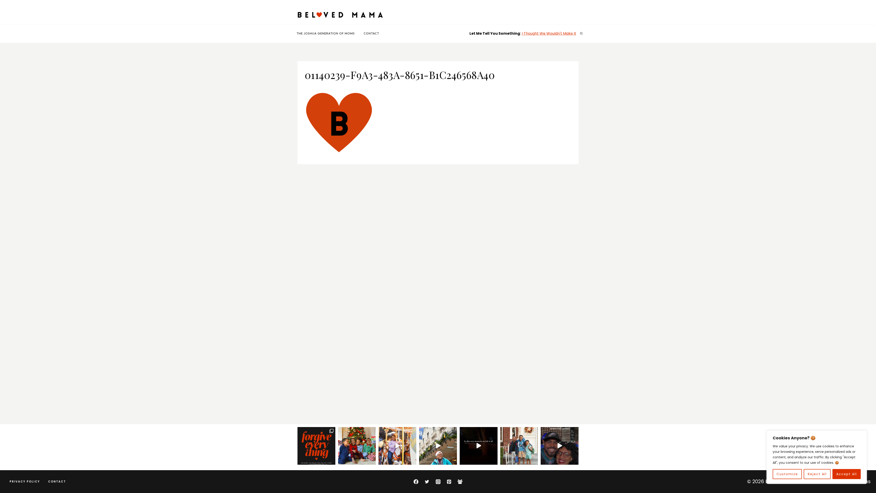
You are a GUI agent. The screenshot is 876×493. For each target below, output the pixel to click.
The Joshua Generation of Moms (326, 33)
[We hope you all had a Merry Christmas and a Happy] (357, 446)
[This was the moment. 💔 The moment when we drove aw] (479, 446)
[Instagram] (438, 481)
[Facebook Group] (460, 481)
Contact (371, 33)
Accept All (846, 474)
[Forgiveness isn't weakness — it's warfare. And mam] (316, 446)
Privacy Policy (25, 481)
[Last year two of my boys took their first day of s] (519, 446)
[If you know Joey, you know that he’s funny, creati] (438, 446)
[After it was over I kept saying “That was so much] (560, 446)
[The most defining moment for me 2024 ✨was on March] (397, 446)
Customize (787, 474)
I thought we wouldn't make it (549, 33)
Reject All (817, 474)
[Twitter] (427, 481)
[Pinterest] (449, 481)
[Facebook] (416, 481)
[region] (816, 457)
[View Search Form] (581, 33)
